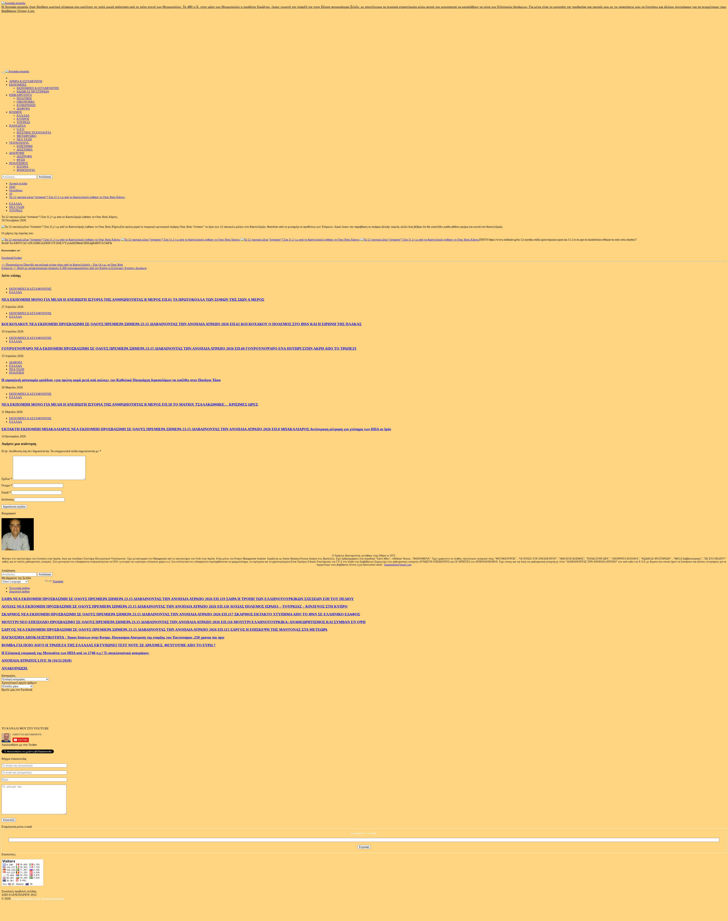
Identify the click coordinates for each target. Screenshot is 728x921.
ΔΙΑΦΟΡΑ (23, 108)
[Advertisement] (364, 41)
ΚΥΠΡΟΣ (23, 118)
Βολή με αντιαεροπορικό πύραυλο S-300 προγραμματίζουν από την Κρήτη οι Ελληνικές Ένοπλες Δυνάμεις (74, 268)
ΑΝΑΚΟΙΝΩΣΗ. (15, 668)
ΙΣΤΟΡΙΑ (22, 166)
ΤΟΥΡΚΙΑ (23, 122)
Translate (58, 581)
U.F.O (20, 129)
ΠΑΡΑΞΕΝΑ (17, 125)
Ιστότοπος (8, 499)
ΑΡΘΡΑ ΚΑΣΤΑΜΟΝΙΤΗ (25, 81)
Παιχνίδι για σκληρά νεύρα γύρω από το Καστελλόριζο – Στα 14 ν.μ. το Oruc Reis (62, 264)
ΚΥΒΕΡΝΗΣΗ (26, 105)
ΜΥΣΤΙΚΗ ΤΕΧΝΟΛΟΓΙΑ (34, 132)
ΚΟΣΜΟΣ (15, 112)
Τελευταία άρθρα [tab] (19, 588)
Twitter (17, 257)
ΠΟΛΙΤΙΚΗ (24, 98)
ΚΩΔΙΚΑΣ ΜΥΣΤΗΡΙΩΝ (33, 91)
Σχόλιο (7, 478)
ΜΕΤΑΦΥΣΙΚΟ (26, 136)
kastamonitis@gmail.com (397, 564)
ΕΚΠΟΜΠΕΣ (17, 84)
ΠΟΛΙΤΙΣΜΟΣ (18, 163)
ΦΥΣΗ (21, 159)
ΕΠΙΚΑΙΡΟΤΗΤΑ (20, 95)
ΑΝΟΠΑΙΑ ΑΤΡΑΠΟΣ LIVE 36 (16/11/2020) (36, 660)
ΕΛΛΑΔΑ (23, 115)
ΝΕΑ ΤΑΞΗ (24, 139)
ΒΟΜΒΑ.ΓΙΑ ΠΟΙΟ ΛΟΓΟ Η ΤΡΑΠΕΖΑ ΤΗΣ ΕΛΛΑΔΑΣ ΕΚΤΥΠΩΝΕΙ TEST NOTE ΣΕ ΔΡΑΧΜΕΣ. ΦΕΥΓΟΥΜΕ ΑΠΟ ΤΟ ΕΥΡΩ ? (109, 645)
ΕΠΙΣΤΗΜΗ (25, 146)
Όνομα (7, 485)
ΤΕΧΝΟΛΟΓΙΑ (19, 142)
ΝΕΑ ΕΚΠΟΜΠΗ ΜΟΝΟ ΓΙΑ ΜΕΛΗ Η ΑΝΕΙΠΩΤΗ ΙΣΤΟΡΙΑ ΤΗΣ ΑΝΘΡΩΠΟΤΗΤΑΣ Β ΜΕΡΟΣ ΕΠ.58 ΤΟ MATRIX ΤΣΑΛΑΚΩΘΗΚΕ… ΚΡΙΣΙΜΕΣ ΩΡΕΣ (130, 404)
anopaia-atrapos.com (26, 898)
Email (6, 492)
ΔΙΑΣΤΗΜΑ (25, 149)
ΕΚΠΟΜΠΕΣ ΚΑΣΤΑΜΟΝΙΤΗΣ (38, 88)
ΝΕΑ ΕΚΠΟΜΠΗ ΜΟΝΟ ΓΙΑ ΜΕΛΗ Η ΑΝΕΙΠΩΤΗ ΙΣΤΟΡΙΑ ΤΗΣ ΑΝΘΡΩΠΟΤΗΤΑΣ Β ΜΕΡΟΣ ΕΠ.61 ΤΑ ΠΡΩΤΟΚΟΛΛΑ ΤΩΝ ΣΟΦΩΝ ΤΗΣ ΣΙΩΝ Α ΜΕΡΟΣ (133, 300)
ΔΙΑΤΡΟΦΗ (16, 153)
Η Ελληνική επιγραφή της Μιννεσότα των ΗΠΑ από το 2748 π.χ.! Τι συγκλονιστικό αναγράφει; (75, 653)
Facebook (7, 257)
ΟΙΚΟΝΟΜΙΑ (26, 101)
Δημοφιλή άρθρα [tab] (19, 591)
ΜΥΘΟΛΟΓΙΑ (26, 170)
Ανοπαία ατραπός (52, 898)
